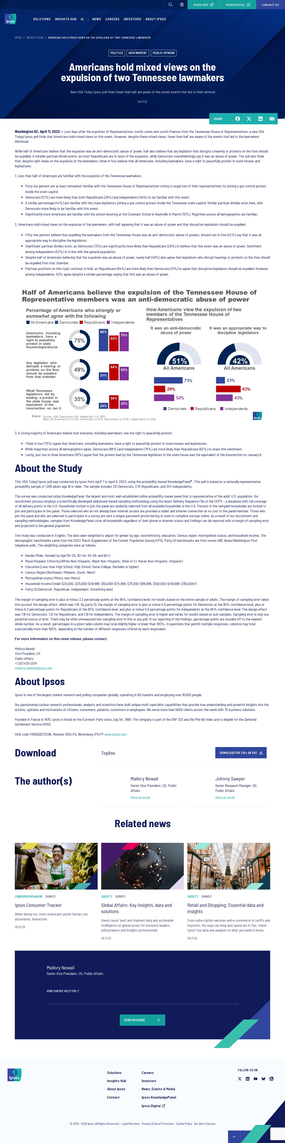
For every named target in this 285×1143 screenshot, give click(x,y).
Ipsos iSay (201, 4)
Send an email (140, 797)
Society (106, 896)
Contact (113, 1097)
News (96, 19)
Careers (112, 19)
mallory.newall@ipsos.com (33, 668)
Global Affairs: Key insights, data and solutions (136, 908)
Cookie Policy (184, 1123)
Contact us (270, 4)
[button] (170, 4)
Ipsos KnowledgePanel (159, 1097)
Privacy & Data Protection (158, 1123)
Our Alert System (204, 1123)
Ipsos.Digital (235, 4)
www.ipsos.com (116, 734)
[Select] (182, 4)
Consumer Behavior (28, 896)
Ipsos (18, 37)
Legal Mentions (130, 1123)
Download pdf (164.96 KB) (238, 753)
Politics (117, 53)
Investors (132, 19)
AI (82, 19)
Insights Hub (66, 19)
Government (138, 53)
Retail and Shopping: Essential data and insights (225, 908)
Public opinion (164, 53)
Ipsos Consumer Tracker (38, 905)
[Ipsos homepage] (11, 19)
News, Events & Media (158, 1088)
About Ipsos (155, 19)
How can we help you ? (64, 991)
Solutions (42, 19)
